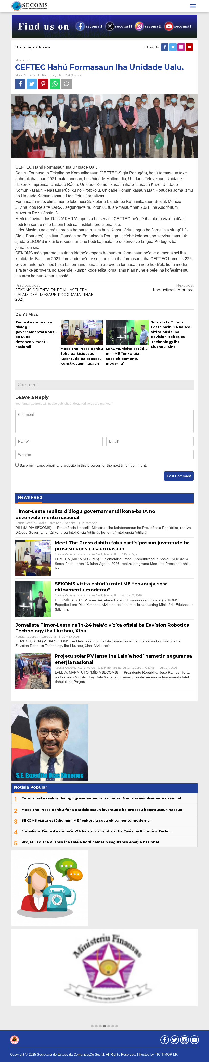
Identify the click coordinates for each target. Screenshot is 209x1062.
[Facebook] (165, 47)
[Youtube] (190, 47)
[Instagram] (181, 47)
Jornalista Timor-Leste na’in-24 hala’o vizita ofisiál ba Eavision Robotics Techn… (97, 831)
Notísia (42, 75)
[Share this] (20, 84)
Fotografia (55, 75)
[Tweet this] (32, 84)
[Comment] (66, 84)
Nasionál (70, 523)
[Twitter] (173, 47)
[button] (92, 1026)
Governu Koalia (36, 523)
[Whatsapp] (55, 84)
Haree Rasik (55, 523)
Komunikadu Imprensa (173, 287)
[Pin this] (43, 84)
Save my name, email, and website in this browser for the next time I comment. (83, 465)
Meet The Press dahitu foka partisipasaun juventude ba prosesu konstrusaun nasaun (122, 546)
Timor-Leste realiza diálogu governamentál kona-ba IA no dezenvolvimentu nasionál (101, 798)
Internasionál (48, 636)
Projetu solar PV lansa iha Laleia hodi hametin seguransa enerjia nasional (90, 842)
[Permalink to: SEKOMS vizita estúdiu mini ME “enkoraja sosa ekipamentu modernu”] (127, 333)
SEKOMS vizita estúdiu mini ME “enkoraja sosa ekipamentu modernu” (86, 820)
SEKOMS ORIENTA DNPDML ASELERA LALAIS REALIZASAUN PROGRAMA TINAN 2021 (54, 292)
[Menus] (193, 6)
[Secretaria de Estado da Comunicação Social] (29, 6)
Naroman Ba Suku (116, 667)
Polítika (149, 667)
